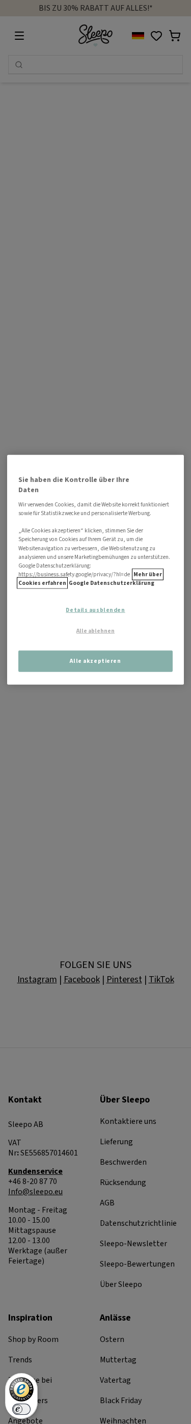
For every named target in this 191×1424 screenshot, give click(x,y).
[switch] (21, 1409)
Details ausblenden (95, 610)
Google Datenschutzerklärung (111, 582)
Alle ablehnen (95, 631)
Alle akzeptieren (95, 660)
